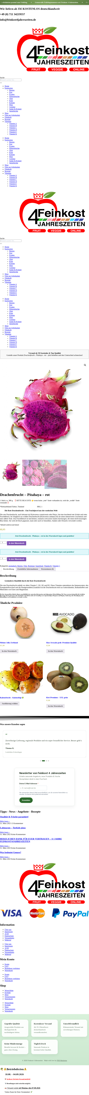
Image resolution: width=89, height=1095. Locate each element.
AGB (7, 931)
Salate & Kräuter (15, 109)
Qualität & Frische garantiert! (14, 814)
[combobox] (10, 80)
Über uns (8, 927)
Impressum (9, 929)
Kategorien (9, 88)
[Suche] (1, 82)
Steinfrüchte (13, 111)
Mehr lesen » (5, 818)
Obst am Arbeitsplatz (12, 115)
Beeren (11, 90)
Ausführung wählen (10, 704)
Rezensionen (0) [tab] (47, 569)
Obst (11, 99)
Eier (10, 92)
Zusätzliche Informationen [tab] (27, 569)
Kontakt (8, 990)
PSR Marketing (62, 1057)
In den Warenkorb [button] (9, 651)
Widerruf (8, 937)
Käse (11, 101)
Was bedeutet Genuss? (10, 849)
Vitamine (8, 121)
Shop (6, 113)
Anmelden (26, 797)
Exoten (11, 94)
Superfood (39, 566)
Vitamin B (13, 126)
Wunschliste (9, 987)
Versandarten (9, 935)
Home (7, 86)
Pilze (11, 105)
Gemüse (12, 107)
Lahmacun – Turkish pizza (13, 825)
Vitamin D (13, 130)
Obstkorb (8, 117)
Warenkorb (9, 967)
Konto (7, 961)
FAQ (6, 963)
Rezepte (8, 119)
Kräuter (12, 103)
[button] (85, 365)
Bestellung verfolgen (12, 965)
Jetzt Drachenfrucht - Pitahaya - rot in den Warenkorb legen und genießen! (44, 536)
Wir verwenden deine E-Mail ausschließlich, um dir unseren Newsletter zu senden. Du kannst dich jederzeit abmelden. (43, 790)
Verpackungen (10, 994)
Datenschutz (9, 933)
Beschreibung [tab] (8, 569)
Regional (31, 566)
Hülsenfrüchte (14, 96)
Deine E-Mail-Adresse (28, 781)
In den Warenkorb (16, 543)
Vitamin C (13, 128)
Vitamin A (13, 124)
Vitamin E (13, 132)
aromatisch (12, 566)
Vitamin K (13, 134)
